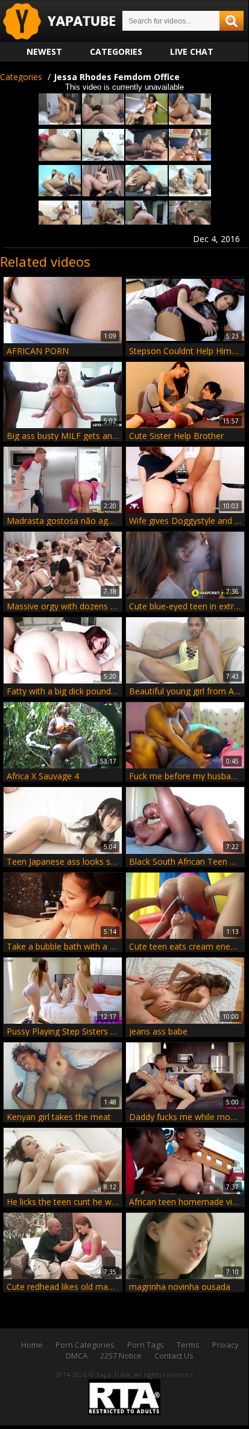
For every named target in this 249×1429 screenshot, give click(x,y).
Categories (116, 51)
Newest (44, 51)
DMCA (76, 1355)
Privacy (225, 1344)
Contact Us (174, 1355)
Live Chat (191, 51)
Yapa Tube (68, 22)
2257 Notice (121, 1355)
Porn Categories (85, 1344)
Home (32, 1344)
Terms (188, 1344)
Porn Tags (145, 1344)
